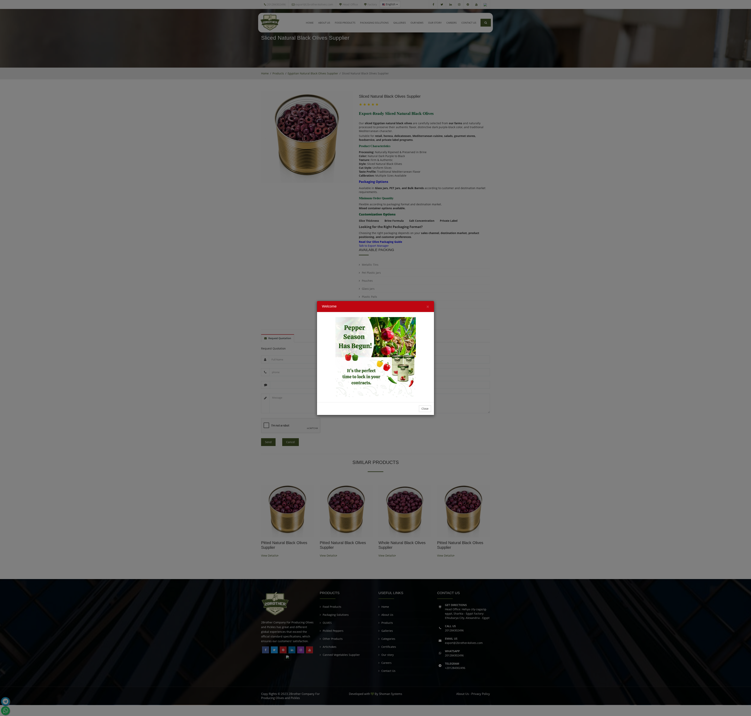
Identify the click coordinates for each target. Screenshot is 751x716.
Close (425, 408)
